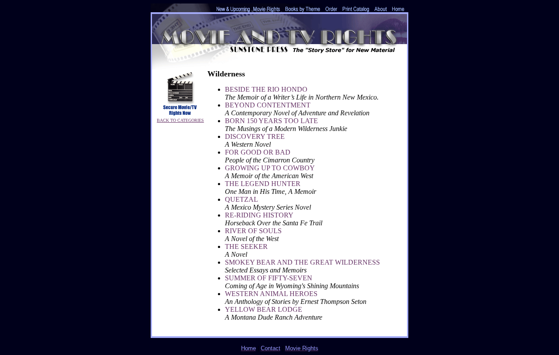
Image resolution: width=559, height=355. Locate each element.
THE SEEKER (246, 246)
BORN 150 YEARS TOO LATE (271, 120)
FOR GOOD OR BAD (257, 152)
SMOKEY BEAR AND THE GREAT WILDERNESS (302, 262)
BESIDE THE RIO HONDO (266, 89)
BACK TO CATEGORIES (180, 120)
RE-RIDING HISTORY (259, 215)
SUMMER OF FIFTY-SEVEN (268, 278)
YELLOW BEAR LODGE (263, 309)
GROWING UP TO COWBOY (270, 168)
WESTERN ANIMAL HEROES (271, 293)
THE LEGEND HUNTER (262, 183)
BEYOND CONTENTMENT (268, 105)
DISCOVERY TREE (255, 136)
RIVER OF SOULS (253, 230)
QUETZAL (241, 199)
